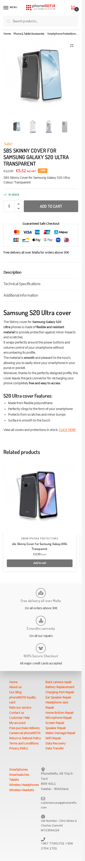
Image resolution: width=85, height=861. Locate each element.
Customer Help (19, 718)
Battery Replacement (59, 687)
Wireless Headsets (21, 790)
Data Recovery (55, 744)
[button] (71, 45)
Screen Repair (54, 723)
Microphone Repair (58, 718)
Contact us (16, 713)
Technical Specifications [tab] (21, 284)
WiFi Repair (53, 738)
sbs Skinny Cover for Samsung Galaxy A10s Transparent (39, 546)
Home (7, 34)
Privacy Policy (18, 749)
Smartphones (18, 770)
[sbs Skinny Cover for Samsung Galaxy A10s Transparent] (39, 498)
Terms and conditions (24, 744)
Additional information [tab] (20, 295)
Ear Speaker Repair (58, 698)
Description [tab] (12, 272)
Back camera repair (58, 682)
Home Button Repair (59, 713)
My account (17, 723)
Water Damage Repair (60, 733)
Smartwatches (19, 775)
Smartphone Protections (61, 34)
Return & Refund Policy (25, 738)
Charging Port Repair (59, 692)
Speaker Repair (55, 728)
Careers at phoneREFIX (25, 733)
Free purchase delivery (24, 728)
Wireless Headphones (24, 785)
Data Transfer (54, 749)
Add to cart (51, 206)
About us (15, 687)
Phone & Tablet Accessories (28, 34)
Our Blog (15, 692)
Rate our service (20, 708)
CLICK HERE (67, 430)
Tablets (14, 780)
